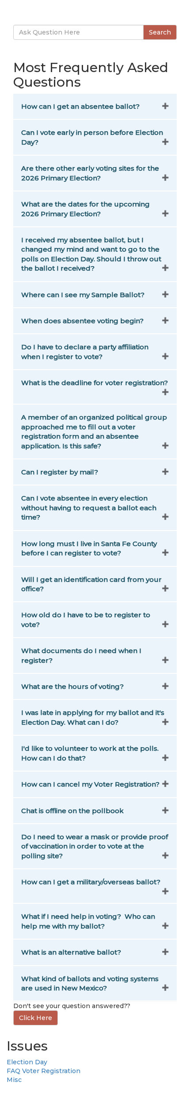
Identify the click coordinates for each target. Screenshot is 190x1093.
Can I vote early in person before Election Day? (92, 137)
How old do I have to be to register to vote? (85, 619)
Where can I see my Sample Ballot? (82, 294)
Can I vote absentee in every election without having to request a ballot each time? (88, 507)
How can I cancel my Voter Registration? (90, 784)
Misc (14, 1080)
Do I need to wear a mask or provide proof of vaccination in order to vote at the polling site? (94, 846)
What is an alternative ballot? (71, 952)
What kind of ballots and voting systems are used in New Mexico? (90, 983)
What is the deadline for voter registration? (94, 382)
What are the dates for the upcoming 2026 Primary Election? (85, 209)
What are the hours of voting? (72, 686)
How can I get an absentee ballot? (80, 106)
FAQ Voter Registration (43, 1071)
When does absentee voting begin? (82, 321)
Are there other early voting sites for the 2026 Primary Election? (90, 173)
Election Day (27, 1062)
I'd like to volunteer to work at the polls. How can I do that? (90, 753)
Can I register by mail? (59, 472)
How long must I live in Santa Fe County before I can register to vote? (89, 548)
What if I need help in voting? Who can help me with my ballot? (88, 921)
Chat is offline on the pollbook (72, 810)
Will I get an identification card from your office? (91, 584)
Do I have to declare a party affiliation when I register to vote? (84, 351)
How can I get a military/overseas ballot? (90, 882)
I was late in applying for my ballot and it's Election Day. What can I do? (92, 717)
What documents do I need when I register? (81, 655)
